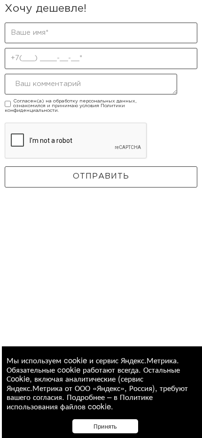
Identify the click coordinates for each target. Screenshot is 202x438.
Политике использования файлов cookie (80, 401)
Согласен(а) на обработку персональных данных (74, 101)
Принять (105, 425)
